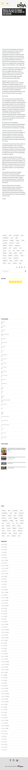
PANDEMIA (10, 255)
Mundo (2, 387)
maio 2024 (3, 616)
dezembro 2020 (4, 725)
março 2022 (3, 685)
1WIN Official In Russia (5, 334)
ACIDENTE (5, 235)
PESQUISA (16, 255)
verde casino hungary (5, 424)
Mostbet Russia (3, 383)
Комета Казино (4, 436)
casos (22, 235)
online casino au (4, 404)
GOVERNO (5, 248)
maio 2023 (3, 648)
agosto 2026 (3, 544)
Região (2, 412)
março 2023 (3, 653)
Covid (12, 237)
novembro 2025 (4, 568)
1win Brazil (3, 326)
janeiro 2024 (3, 627)
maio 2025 (3, 584)
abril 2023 (3, 651)
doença (17, 240)
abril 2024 (3, 619)
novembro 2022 (4, 664)
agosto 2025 (3, 576)
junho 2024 (3, 613)
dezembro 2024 (4, 597)
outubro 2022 (3, 667)
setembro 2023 (3, 637)
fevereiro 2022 (3, 688)
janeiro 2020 (3, 747)
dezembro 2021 (4, 693)
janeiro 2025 (3, 594)
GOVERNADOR (17, 245)
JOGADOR (15, 248)
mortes (15, 253)
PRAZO (10, 258)
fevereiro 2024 (3, 624)
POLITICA (4, 258)
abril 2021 (3, 715)
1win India (3, 330)
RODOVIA (16, 260)
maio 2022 (3, 680)
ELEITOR (17, 243)
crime (16, 237)
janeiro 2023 (3, 659)
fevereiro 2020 (3, 744)
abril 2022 (3, 683)
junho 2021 (3, 709)
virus (20, 263)
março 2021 (3, 717)
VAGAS (9, 263)
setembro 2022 (3, 669)
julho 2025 (3, 578)
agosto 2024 (3, 608)
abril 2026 (3, 554)
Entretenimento (4, 371)
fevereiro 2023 (3, 656)
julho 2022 (3, 675)
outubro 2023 (3, 635)
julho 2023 (3, 643)
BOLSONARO (16, 235)
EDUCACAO (11, 243)
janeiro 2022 (3, 691)
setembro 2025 (3, 573)
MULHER (4, 255)
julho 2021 (3, 707)
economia (5, 243)
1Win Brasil (3, 321)
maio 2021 (3, 712)
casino (2, 350)
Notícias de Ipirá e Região (5, 400)
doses (23, 240)
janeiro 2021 (3, 723)
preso (11, 260)
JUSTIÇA (4, 250)
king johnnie (3, 379)
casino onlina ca (4, 358)
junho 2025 (3, 581)
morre (10, 253)
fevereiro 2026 (3, 560)
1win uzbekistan (4, 342)
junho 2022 (3, 677)
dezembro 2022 (4, 661)
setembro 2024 (3, 605)
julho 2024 (3, 611)
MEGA (23, 250)
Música (2, 391)
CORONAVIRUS (5, 237)
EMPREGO (5, 245)
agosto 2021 (3, 704)
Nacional (2, 395)
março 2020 (3, 741)
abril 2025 (3, 586)
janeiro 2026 (3, 562)
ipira (10, 248)
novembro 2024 (4, 600)
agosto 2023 (3, 640)
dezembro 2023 (4, 629)
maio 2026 (3, 552)
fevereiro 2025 (3, 592)
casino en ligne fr (4, 354)
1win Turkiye (3, 338)
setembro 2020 (3, 733)
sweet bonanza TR (4, 420)
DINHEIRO (12, 240)
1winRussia (3, 346)
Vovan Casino (3, 432)
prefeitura (16, 258)
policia (22, 255)
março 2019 (3, 749)
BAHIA (10, 235)
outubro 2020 (3, 731)
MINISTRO (5, 253)
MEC (13, 250)
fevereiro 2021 (3, 720)
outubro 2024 (3, 602)
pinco (2, 408)
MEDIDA (18, 250)
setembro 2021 (3, 701)
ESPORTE (10, 245)
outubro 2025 (3, 570)
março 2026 (3, 557)
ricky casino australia (5, 416)
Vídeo (2, 428)
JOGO (20, 248)
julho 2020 (3, 736)
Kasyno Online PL (4, 375)
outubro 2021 (3, 699)
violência (15, 263)
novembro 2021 (4, 696)
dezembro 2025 (4, 565)
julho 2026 (3, 546)
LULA (9, 250)
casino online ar (4, 363)
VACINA (4, 263)
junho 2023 (3, 645)
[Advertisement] (14, 34)
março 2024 (3, 621)
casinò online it (4, 367)
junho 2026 (3, 549)
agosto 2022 (3, 672)
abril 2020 (3, 739)
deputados (5, 240)
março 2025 (3, 589)
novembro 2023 (4, 632)
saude (21, 260)
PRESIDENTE (5, 260)
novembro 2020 (4, 728)
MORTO (20, 253)
